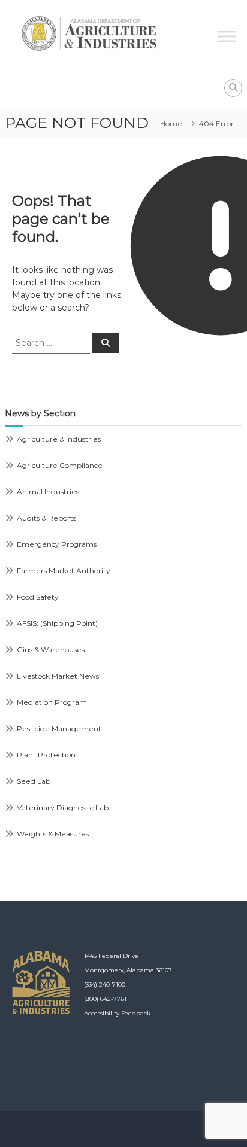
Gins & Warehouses (51, 649)
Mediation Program (52, 702)
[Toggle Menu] (226, 36)
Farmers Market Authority (63, 570)
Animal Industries (48, 491)
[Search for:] (52, 342)
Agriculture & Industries (59, 438)
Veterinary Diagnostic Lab (63, 807)
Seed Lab (33, 781)
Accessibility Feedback (117, 1013)
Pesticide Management (59, 728)
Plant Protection (46, 754)
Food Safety (38, 596)
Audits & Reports (46, 517)
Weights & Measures (53, 833)
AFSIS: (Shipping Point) (57, 623)
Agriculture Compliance (60, 465)
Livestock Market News (58, 675)
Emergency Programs (57, 544)
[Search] (105, 343)
